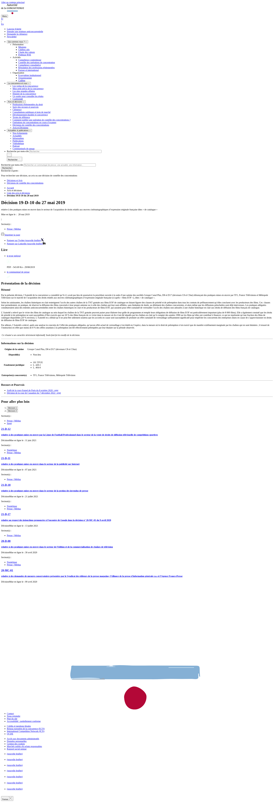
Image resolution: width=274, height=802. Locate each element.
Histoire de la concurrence (24, 94)
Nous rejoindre (13, 716)
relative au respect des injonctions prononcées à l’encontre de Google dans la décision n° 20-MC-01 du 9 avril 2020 (56, 520)
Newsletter (12, 36)
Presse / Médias (14, 229)
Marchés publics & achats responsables (24, 746)
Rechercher (7, 168)
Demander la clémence (17, 34)
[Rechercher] (9, 155)
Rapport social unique (17, 749)
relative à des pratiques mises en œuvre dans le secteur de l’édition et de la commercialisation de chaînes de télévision (57, 547)
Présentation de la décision (20, 283)
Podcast (16, 146)
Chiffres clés (24, 49)
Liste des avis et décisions (18, 193)
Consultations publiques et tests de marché (32, 112)
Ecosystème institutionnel (29, 75)
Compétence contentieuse (29, 60)
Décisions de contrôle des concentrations (31, 125)
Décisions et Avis (14, 180)
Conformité (18, 99)
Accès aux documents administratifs (23, 738)
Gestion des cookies (16, 744)
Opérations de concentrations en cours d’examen (34, 122)
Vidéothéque (18, 143)
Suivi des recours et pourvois (26, 107)
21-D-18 (6, 484)
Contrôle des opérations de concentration (36, 62)
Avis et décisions (15, 102)
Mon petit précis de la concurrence (28, 88)
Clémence (17, 109)
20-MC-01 (7, 570)
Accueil (10, 188)
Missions (22, 47)
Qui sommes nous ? (16, 42)
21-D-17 (6, 514)
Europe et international (28, 70)
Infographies (18, 138)
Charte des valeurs (26, 52)
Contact (10, 713)
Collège (21, 80)
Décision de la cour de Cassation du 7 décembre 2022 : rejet (34, 393)
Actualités (17, 136)
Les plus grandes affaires (24, 91)
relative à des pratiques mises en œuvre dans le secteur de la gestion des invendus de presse (44, 491)
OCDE (10, 734)
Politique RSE (24, 55)
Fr (2, 19)
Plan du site (12, 718)
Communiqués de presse (24, 148)
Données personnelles (17, 741)
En (2, 24)
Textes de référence (21, 117)
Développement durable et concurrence (30, 115)
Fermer (5, 799)
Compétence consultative (29, 65)
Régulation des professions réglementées (36, 67)
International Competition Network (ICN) (25, 731)
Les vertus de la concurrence (25, 86)
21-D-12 (6, 428)
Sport (9, 423)
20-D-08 (6, 541)
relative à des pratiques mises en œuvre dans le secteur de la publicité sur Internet (40, 464)
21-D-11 (5, 458)
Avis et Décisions (20, 127)
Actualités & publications (18, 130)
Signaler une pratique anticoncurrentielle (25, 31)
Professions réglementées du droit (28, 104)
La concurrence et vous (18, 83)
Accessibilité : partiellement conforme (24, 721)
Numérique (12, 450)
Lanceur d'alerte (14, 29)
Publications (18, 141)
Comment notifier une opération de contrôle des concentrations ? (41, 120)
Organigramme (25, 78)
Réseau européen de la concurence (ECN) (26, 728)
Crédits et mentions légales (19, 726)
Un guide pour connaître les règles (28, 96)
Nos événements (20, 133)
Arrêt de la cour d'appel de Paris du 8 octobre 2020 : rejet (32, 390)
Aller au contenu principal (13, 2)
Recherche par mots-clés (18, 151)
